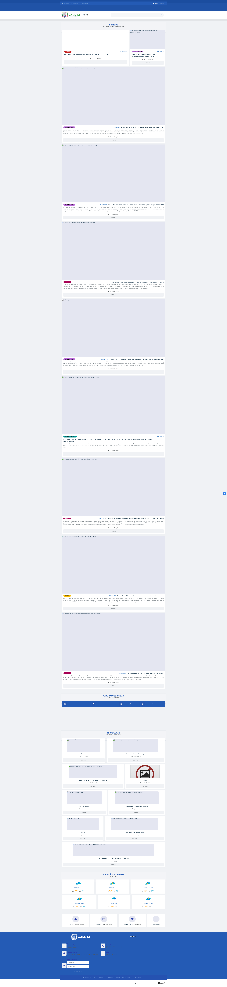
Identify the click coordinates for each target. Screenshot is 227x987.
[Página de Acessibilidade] (162, 15)
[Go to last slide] (45, 37)
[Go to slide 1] (110, 53)
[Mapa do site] (159, 15)
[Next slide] (182, 37)
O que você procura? (105, 15)
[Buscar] (134, 15)
